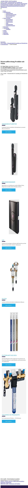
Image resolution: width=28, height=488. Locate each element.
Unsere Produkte (6, 18)
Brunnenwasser (9, 20)
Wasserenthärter (9, 19)
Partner (4, 30)
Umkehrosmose (9, 22)
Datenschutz (6, 34)
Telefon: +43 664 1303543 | (7, 481)
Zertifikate (8, 29)
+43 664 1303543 (4, 1)
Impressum (5, 33)
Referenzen (5, 26)
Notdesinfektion (9, 13)
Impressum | (3, 482)
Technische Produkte (10, 25)
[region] (14, 55)
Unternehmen (6, 28)
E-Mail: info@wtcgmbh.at (18, 481)
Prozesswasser (9, 17)
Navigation (3, 42)
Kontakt (5, 31)
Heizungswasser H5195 (11, 14)
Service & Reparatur (10, 15)
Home (4, 11)
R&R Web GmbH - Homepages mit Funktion (10, 483)
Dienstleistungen (6, 12)
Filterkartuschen (9, 24)
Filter (7, 23)
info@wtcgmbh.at (13, 1)
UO (3, 240)
